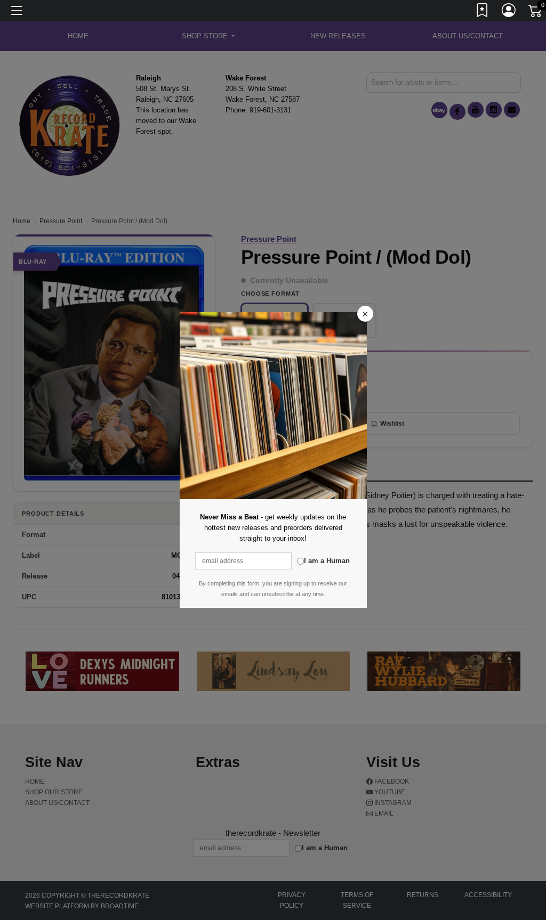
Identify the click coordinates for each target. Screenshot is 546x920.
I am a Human (327, 561)
